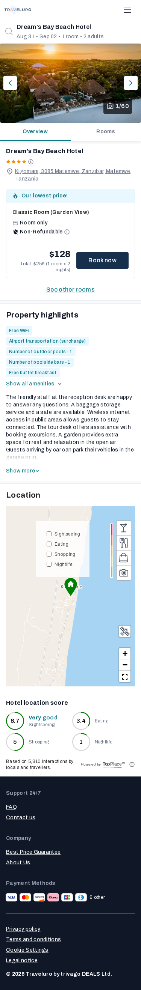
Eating (61, 543)
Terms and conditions (33, 939)
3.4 (81, 721)
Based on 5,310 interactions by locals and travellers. (40, 764)
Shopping (65, 554)
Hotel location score (37, 703)
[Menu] (127, 10)
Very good (43, 718)
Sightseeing (67, 533)
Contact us (20, 817)
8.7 (15, 721)
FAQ (11, 807)
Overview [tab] (35, 131)
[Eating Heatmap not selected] (123, 543)
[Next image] (131, 83)
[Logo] (18, 9)
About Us (18, 862)
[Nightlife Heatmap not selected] (123, 528)
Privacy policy (23, 929)
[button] (70, 587)
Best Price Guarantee (33, 852)
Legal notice (22, 960)
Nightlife (64, 564)
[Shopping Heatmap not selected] (123, 558)
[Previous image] (10, 83)
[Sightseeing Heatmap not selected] (123, 573)
